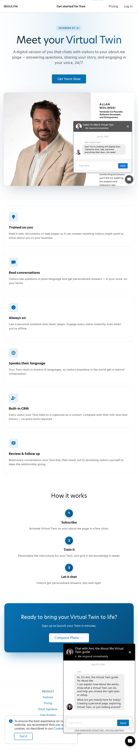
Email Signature (47, 709)
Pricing (48, 703)
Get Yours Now (69, 79)
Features (48, 697)
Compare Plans (67, 637)
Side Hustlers (48, 715)
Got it (23, 736)
